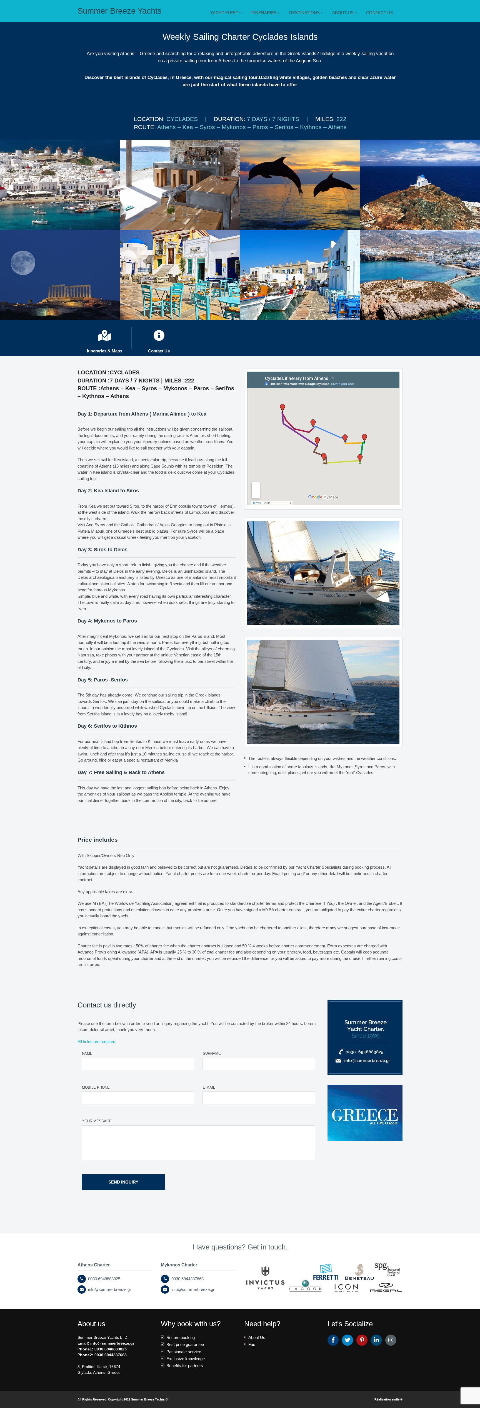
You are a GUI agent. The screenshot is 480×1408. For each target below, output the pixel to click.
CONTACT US (379, 12)
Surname (212, 1053)
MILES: (325, 119)
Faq (251, 1344)
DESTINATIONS (305, 12)
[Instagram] (390, 1340)
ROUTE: (145, 127)
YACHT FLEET (224, 12)
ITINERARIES (264, 12)
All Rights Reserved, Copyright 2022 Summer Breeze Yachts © (123, 1399)
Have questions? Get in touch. (240, 1247)
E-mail (209, 1087)
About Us (256, 1337)
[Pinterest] (362, 1340)
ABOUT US (343, 12)
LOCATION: (150, 119)
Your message (97, 1121)
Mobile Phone (96, 1087)
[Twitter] (347, 1340)
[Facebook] (333, 1340)
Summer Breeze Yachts (120, 10)
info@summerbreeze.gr (112, 1343)
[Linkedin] (376, 1340)
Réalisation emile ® (388, 1399)
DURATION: (230, 119)
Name (87, 1053)
